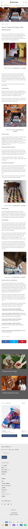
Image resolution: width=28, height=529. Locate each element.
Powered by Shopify (14, 514)
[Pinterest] (8, 504)
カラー (19, 5)
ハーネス (16, 5)
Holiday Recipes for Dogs (10, 393)
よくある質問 (4, 465)
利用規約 (3, 496)
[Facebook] (2, 504)
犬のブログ (4, 492)
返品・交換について (6, 469)
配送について (4, 467)
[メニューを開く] (2, 2)
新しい (2, 5)
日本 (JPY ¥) (13, 509)
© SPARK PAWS (14, 512)
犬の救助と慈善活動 (6, 483)
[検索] (23, 2)
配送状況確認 (4, 471)
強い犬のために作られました (9, 435)
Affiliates (3, 473)
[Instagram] (5, 504)
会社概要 (3, 487)
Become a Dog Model (6, 485)
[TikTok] (11, 504)
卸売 (2, 481)
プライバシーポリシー (6, 494)
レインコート (11, 5)
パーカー (23, 5)
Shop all (23, 403)
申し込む (4, 457)
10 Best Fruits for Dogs (9, 371)
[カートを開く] (26, 2)
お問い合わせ (4, 489)
